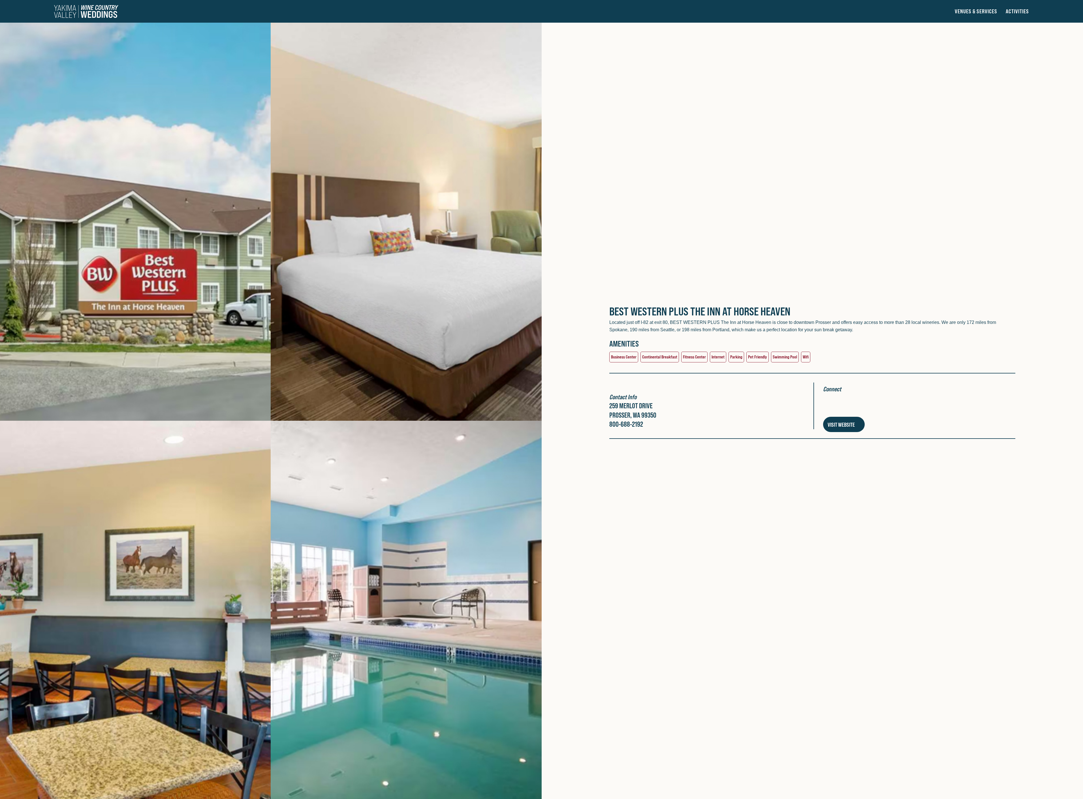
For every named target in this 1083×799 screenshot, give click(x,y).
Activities (1017, 11)
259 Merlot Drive (631, 406)
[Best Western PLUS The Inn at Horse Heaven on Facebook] (827, 405)
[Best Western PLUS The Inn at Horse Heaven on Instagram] (842, 405)
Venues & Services (976, 11)
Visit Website (842, 424)
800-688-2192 (626, 424)
